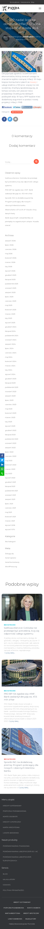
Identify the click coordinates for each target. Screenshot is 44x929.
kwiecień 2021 (10, 517)
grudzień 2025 (10, 275)
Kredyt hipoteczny (12, 822)
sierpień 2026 (10, 241)
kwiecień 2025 (10, 310)
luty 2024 (8, 370)
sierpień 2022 (10, 448)
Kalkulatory (9, 879)
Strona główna (14, 2)
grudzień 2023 (10, 379)
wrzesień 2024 (10, 340)
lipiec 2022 (9, 452)
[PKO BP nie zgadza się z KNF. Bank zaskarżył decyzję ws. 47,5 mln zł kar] (22, 673)
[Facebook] (2, 455)
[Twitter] (2, 460)
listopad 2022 (10, 435)
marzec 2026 (10, 262)
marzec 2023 (10, 417)
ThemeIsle (31, 924)
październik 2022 (11, 439)
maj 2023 (8, 409)
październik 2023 (11, 387)
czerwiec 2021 (10, 508)
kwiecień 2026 (10, 258)
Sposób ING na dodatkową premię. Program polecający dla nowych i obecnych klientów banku (19, 201)
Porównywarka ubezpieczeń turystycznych (17, 859)
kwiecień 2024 (10, 361)
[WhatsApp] (2, 469)
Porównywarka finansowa (16, 846)
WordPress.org (11, 567)
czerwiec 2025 (10, 301)
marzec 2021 (10, 521)
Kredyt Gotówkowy (12, 806)
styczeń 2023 (10, 426)
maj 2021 (8, 512)
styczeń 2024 (10, 374)
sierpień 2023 (10, 396)
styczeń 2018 (10, 525)
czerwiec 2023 (10, 404)
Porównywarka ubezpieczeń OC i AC (20, 851)
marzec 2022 (10, 469)
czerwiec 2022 (10, 456)
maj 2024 (8, 357)
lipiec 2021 (9, 504)
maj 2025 (8, 305)
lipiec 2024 (9, 348)
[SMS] (2, 473)
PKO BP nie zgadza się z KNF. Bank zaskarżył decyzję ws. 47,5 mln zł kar (20, 697)
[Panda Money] (11, 8)
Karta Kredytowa (11, 827)
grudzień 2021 (10, 482)
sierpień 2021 (10, 499)
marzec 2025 (10, 314)
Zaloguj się (9, 554)
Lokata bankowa (11, 833)
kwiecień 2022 (10, 465)
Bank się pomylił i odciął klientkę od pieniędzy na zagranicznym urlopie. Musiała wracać (22, 221)
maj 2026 (8, 254)
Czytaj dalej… (10, 653)
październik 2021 (11, 491)
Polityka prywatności (13, 890)
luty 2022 (8, 473)
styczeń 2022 (10, 478)
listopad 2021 (10, 486)
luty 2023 (8, 422)
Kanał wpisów (10, 558)
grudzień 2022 (10, 430)
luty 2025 (8, 318)
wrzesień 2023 (10, 391)
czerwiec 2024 (10, 353)
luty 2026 (8, 267)
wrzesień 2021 (10, 495)
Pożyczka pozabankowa (14, 811)
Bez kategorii (17, 112)
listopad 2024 (10, 331)
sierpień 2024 (10, 344)
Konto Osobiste (10, 817)
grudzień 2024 (10, 327)
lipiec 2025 (9, 297)
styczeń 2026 (10, 271)
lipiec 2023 (9, 400)
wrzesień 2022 (10, 443)
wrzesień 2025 (10, 288)
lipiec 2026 (9, 245)
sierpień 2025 (10, 292)
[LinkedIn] (2, 464)
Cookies (6, 885)
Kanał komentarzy (12, 562)
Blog (32, 2)
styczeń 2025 (10, 323)
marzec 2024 (10, 366)
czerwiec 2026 (10, 249)
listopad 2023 (10, 383)
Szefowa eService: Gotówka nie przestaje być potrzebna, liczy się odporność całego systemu (21, 182)
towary (33, 82)
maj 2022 (8, 461)
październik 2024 (11, 336)
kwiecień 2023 (10, 413)
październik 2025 (11, 284)
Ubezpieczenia (25, 2)
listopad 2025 (10, 279)
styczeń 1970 (10, 529)
